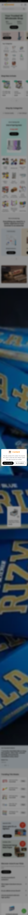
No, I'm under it (20, 463)
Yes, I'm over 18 (8, 463)
